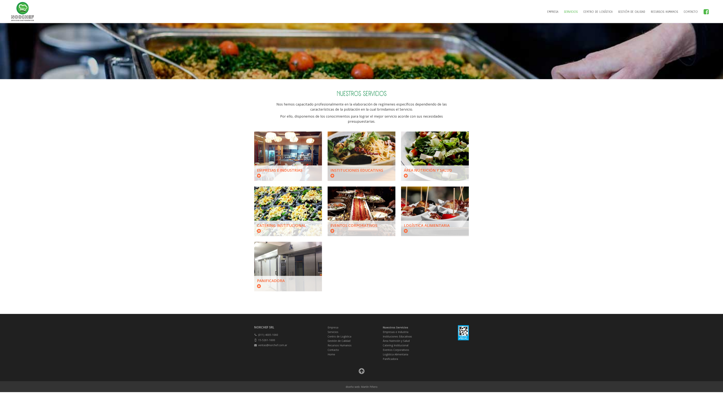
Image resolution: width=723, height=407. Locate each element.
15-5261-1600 (266, 340)
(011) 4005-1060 (268, 335)
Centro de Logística (598, 12)
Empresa (552, 12)
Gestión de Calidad (631, 12)
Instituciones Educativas (397, 336)
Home (331, 354)
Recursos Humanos (664, 12)
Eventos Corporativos (396, 350)
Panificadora (390, 359)
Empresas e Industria (395, 332)
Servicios (571, 12)
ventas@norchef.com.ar (272, 345)
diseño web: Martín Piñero (362, 387)
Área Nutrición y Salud (396, 341)
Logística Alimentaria (395, 354)
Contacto (691, 12)
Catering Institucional (395, 345)
